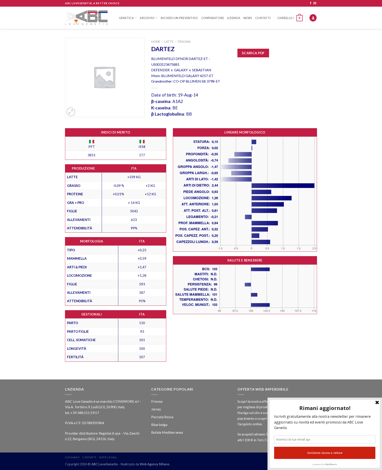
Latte (169, 41)
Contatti (263, 18)
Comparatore (212, 18)
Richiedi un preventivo (179, 18)
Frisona (184, 41)
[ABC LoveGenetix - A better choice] (86, 17)
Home (155, 41)
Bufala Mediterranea (167, 432)
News (247, 18)
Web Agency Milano (154, 464)
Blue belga (159, 424)
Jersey (156, 409)
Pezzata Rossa (162, 417)
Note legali (108, 457)
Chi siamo (72, 457)
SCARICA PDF (253, 53)
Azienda (233, 18)
